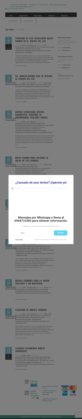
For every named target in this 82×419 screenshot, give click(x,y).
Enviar (61, 233)
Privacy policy (19, 239)
